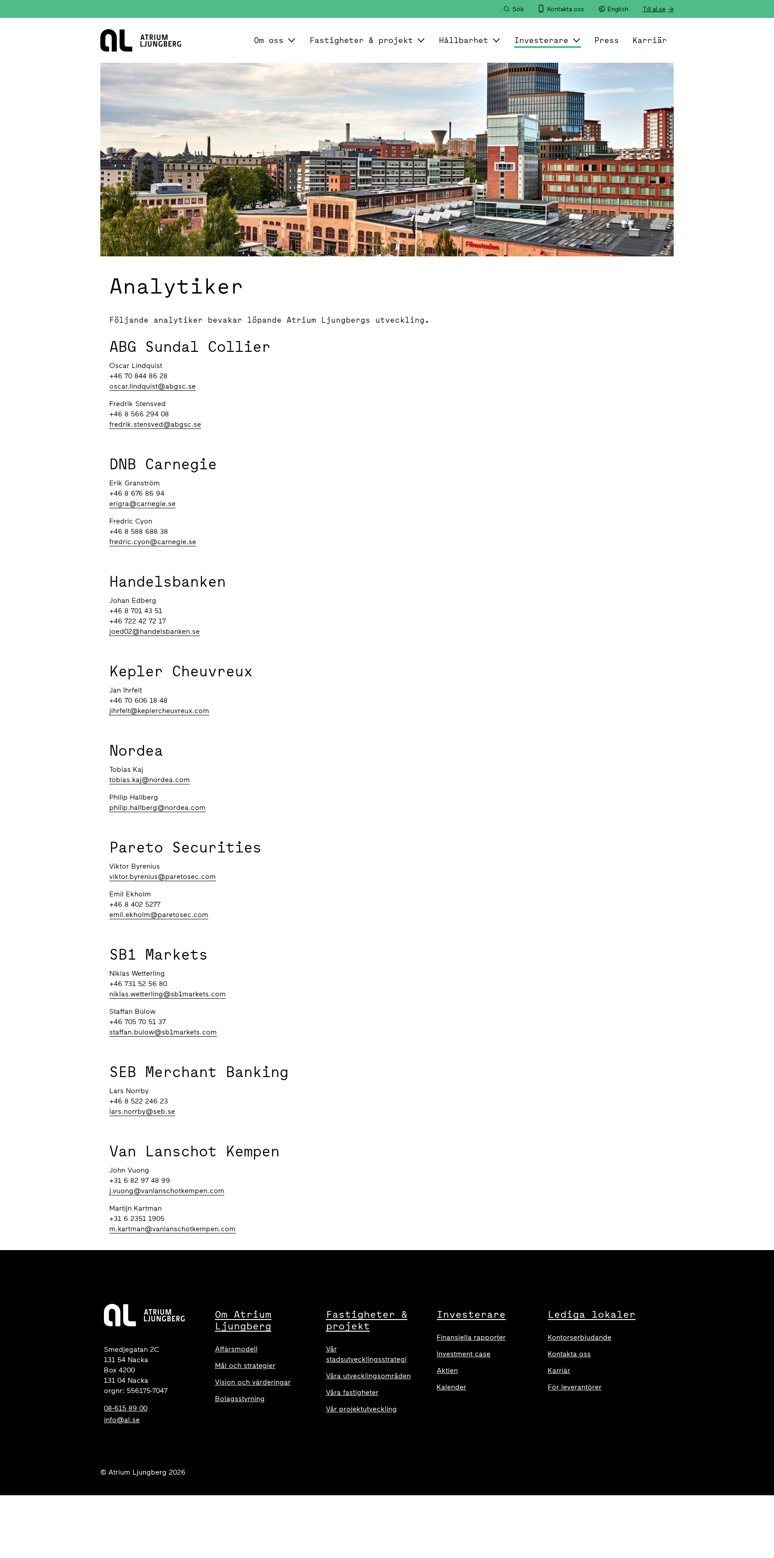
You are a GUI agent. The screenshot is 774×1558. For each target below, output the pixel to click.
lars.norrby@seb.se (142, 1111)
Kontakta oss (569, 1354)
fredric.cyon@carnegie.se (152, 541)
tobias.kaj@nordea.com (149, 779)
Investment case (463, 1354)
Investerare (541, 40)
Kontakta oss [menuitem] (565, 9)
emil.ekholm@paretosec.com (158, 914)
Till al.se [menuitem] (654, 9)
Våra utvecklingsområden (368, 1376)
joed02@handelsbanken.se (154, 631)
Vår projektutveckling (361, 1409)
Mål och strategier (245, 1365)
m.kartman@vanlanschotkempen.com (172, 1229)
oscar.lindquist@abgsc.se (152, 386)
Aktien (447, 1370)
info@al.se (122, 1419)
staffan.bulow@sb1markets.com (163, 1032)
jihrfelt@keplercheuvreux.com (159, 710)
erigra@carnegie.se (142, 503)
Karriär (649, 40)
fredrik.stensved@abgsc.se (155, 424)
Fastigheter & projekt (361, 40)
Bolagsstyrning (240, 1398)
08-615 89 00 (125, 1408)
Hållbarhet (463, 40)
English (617, 9)
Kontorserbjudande (579, 1337)
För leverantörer (575, 1387)
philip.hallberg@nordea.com (157, 807)
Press (606, 40)
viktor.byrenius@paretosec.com (162, 876)
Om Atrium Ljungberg (243, 1320)
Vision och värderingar (253, 1382)
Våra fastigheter (352, 1392)
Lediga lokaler (592, 1314)
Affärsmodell (236, 1349)
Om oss (269, 40)
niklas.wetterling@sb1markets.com (167, 994)
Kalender (451, 1387)
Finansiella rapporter (471, 1337)
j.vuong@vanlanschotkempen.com (166, 1190)
